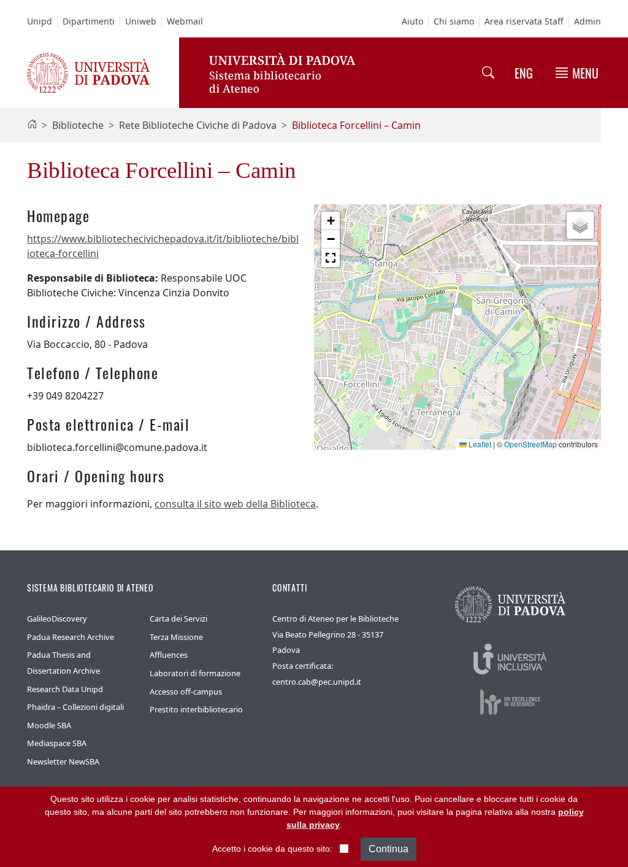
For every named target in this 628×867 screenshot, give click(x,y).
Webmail (185, 21)
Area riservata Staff (524, 21)
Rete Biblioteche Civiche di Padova (198, 125)
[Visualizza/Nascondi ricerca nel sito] (488, 72)
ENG (524, 73)
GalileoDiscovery (57, 618)
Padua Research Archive (70, 636)
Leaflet (479, 444)
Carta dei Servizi (178, 618)
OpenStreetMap (530, 444)
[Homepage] (32, 125)
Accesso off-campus (186, 691)
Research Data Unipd (65, 689)
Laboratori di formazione (195, 673)
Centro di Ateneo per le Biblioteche (335, 618)
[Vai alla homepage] (88, 72)
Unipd (39, 21)
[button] (458, 315)
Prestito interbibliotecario (196, 709)
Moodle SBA (49, 725)
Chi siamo (454, 21)
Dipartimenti (89, 21)
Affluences (169, 654)
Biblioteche (78, 125)
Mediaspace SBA (56, 743)
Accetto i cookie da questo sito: (272, 849)
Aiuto (412, 21)
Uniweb (140, 21)
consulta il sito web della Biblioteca (235, 504)
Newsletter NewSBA (63, 761)
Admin (587, 21)
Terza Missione (176, 636)
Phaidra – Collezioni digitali (75, 706)
